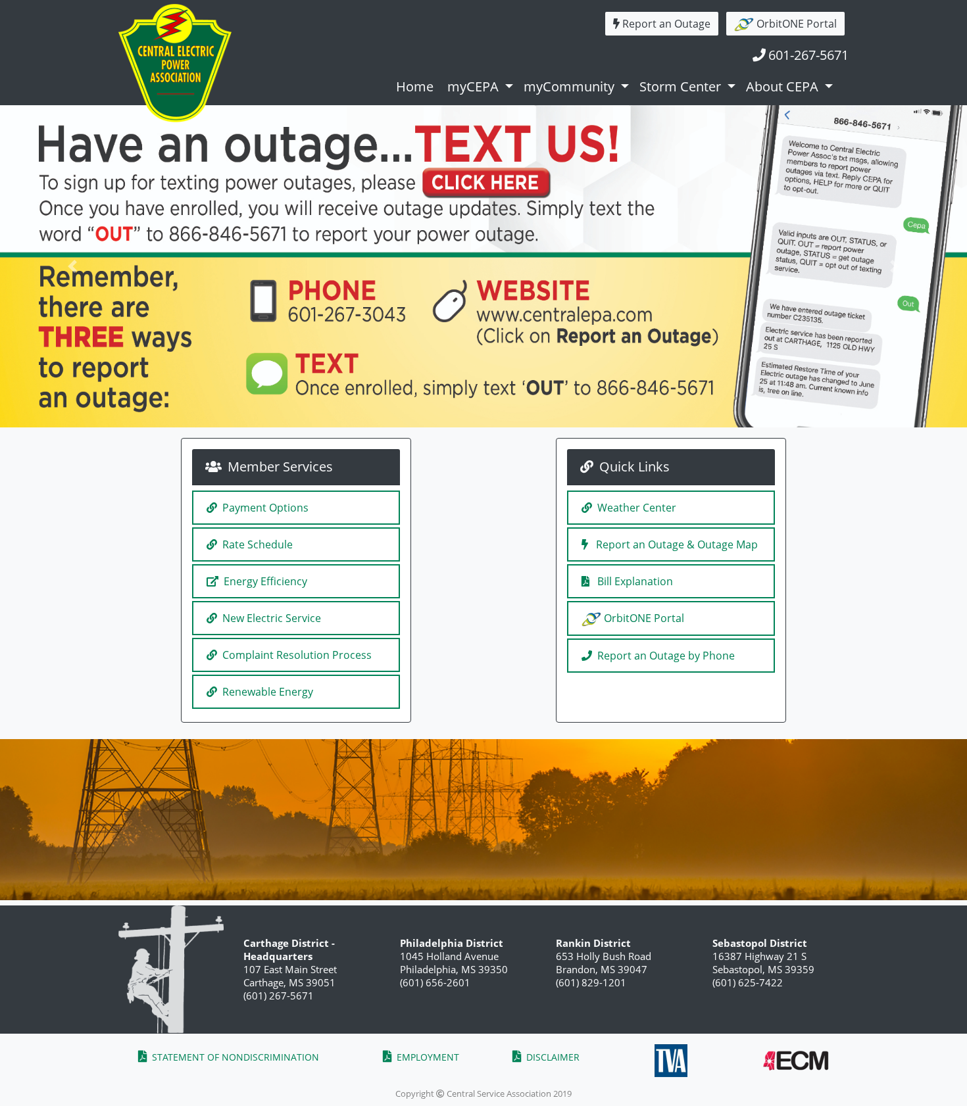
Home (416, 86)
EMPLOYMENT (426, 1057)
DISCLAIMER (552, 1057)
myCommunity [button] (571, 86)
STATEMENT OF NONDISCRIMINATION (234, 1057)
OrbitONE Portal (795, 23)
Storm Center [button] (681, 86)
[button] (72, 266)
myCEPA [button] (474, 86)
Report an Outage (666, 23)
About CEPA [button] (784, 86)
